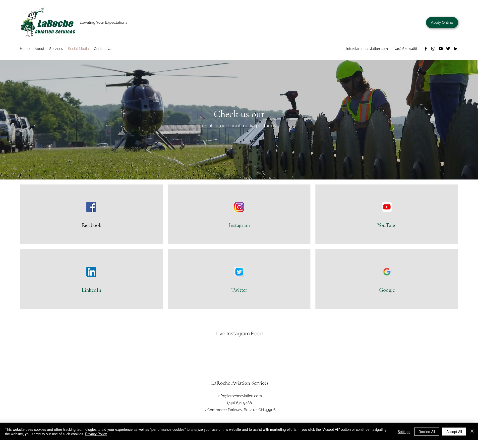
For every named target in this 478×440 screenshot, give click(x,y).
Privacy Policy (96, 433)
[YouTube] (440, 48)
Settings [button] (404, 431)
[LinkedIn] (455, 48)
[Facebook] (425, 48)
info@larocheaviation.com (367, 49)
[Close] (472, 431)
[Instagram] (433, 48)
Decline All (426, 431)
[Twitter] (448, 48)
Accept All (454, 431)
